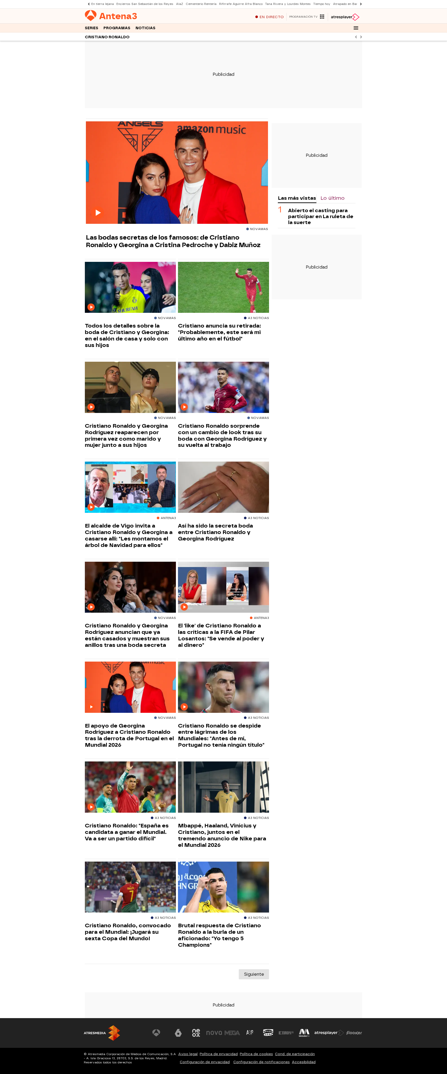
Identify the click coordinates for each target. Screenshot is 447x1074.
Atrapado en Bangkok (349, 4)
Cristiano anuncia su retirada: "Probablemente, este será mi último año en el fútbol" (219, 332)
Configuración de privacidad (205, 1062)
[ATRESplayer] (345, 17)
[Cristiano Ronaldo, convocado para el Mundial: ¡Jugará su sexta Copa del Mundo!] (130, 887)
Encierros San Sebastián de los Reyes (144, 4)
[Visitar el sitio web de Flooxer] (354, 1033)
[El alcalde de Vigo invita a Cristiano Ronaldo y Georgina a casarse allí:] (130, 487)
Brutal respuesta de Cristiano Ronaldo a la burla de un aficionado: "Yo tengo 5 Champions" (219, 935)
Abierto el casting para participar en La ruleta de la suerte (320, 216)
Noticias (145, 28)
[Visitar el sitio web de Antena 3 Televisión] (160, 1033)
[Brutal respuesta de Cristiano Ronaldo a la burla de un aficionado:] (223, 887)
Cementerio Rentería (201, 4)
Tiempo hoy (321, 4)
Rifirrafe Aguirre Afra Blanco (241, 4)
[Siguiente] (359, 4)
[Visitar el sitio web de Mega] (232, 1033)
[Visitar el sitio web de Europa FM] (286, 1033)
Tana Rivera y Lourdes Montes (288, 4)
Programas (116, 28)
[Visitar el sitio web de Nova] (214, 1033)
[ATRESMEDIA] (102, 1033)
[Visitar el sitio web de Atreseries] (250, 1033)
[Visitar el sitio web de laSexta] (178, 1033)
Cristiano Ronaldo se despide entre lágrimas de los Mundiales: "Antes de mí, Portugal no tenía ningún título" (221, 735)
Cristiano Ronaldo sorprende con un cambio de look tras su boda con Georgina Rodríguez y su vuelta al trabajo (222, 435)
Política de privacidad (219, 1054)
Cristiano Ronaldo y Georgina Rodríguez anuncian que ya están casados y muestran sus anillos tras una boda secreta (127, 635)
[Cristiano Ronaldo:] (130, 787)
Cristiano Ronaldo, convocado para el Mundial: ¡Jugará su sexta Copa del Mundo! (128, 932)
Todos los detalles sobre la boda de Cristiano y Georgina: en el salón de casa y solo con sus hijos (127, 335)
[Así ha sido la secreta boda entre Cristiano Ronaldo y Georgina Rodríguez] (223, 487)
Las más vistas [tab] (297, 198)
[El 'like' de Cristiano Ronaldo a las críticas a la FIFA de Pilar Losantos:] (223, 587)
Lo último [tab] (333, 198)
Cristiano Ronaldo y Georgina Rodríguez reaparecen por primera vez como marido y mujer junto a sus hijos (126, 435)
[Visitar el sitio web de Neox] (196, 1033)
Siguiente (254, 974)
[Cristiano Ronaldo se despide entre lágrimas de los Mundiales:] (223, 687)
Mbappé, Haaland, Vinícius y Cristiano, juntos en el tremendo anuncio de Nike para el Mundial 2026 (222, 835)
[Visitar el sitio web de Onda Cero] (268, 1033)
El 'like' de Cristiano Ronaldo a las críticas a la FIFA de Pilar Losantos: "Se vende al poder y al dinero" (221, 635)
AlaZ (179, 4)
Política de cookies (256, 1054)
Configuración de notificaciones (261, 1062)
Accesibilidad (304, 1062)
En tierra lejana (102, 4)
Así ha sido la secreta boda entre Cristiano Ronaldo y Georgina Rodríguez (215, 532)
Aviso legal (188, 1054)
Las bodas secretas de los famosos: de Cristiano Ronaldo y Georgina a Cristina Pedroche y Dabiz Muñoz (173, 241)
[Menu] (356, 28)
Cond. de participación (295, 1054)
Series (91, 28)
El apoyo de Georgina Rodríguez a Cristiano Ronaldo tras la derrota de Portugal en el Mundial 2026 (129, 735)
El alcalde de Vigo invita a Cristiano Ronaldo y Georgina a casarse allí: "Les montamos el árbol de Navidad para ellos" (129, 535)
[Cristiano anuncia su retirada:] (223, 287)
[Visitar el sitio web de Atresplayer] (329, 1033)
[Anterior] (87, 4)
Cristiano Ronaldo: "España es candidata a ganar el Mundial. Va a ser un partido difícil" (127, 832)
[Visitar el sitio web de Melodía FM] (304, 1033)
